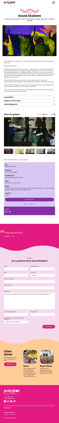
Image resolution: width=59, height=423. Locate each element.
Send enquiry (48, 326)
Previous (45, 114)
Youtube (11, 401)
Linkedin (14, 401)
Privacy (6, 412)
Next (52, 114)
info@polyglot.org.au (9, 398)
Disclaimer (12, 412)
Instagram (8, 401)
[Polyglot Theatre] (9, 2)
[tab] (29, 97)
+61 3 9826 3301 (30, 204)
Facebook (5, 401)
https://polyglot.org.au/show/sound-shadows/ (10, 212)
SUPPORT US (7, 408)
